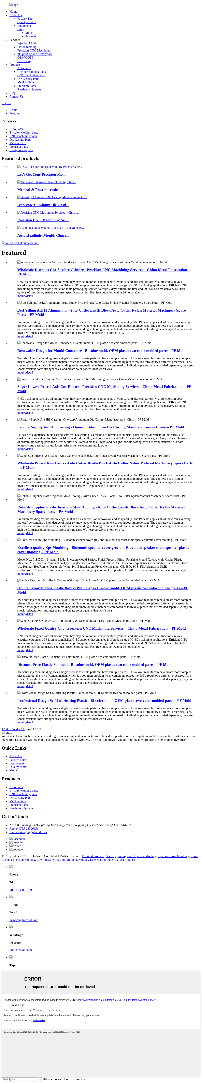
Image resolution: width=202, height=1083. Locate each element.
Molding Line (87, 859)
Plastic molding (26, 47)
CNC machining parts (31, 75)
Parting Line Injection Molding (137, 856)
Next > (16, 729)
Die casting (24, 61)
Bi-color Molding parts (31, 71)
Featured (14, 113)
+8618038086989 (20, 890)
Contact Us (16, 96)
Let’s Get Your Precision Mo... (41, 174)
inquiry (21, 296)
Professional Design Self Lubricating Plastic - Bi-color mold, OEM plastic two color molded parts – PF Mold (104, 700)
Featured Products (93, 856)
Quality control (26, 22)
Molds (29, 32)
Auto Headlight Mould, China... (43, 235)
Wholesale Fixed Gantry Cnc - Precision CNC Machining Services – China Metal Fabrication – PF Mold (101, 628)
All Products (128, 859)
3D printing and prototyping (34, 54)
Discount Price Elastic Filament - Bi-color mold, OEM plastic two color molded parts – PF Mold (94, 664)
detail (29, 296)
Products (30, 36)
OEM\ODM (25, 57)
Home (13, 11)
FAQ (20, 29)
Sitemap (111, 856)
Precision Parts (26, 86)
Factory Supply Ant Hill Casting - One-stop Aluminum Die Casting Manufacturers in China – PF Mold (100, 427)
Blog (12, 93)
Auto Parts (24, 68)
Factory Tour (25, 18)
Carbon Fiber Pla (108, 859)
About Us (15, 15)
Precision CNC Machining (33, 50)
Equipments (24, 25)
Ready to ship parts (29, 89)
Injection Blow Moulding (173, 856)
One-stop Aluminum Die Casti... (43, 205)
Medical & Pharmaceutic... (39, 190)
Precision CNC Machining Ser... (43, 220)
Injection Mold (26, 43)
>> (23, 729)
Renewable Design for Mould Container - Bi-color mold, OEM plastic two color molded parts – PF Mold (101, 351)
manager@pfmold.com (23, 920)
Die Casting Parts (28, 78)
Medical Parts (25, 82)
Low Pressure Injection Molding (57, 859)
